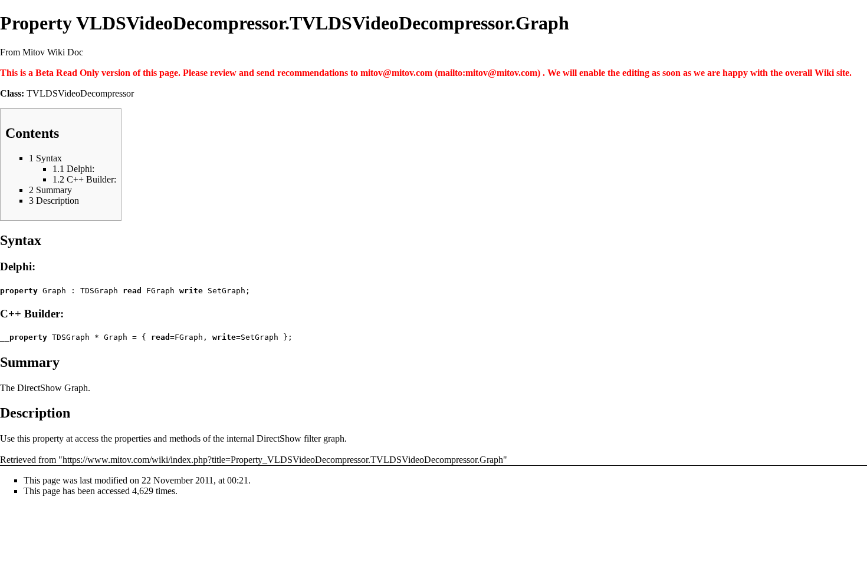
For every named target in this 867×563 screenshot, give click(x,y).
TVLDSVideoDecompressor (80, 93)
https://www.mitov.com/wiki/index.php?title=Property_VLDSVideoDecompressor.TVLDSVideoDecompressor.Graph (283, 460)
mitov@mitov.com (396, 73)
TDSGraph (99, 290)
